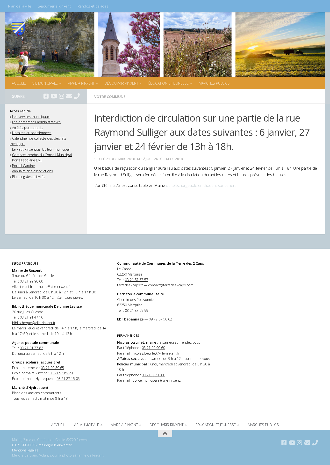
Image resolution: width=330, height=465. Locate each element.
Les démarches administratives (36, 122)
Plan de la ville (19, 6)
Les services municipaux (31, 116)
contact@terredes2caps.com (171, 285)
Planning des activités (28, 176)
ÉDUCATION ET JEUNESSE (168, 83)
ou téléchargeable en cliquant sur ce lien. (200, 185)
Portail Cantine (23, 165)
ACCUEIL (19, 83)
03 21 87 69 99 (136, 310)
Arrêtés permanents (27, 127)
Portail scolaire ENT (27, 160)
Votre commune (109, 96)
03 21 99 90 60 (31, 281)
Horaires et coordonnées (31, 133)
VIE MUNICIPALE (45, 83)
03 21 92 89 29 (61, 373)
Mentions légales (25, 450)
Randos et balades (93, 6)
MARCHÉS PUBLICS (214, 83)
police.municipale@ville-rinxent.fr (157, 380)
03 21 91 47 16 (31, 317)
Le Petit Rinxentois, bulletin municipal (41, 149)
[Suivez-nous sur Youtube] (54, 96)
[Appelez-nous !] (77, 96)
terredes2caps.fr (130, 285)
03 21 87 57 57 (136, 279)
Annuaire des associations (32, 171)
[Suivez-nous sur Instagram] (61, 96)
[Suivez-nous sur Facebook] (46, 96)
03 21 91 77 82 (31, 348)
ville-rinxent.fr (22, 286)
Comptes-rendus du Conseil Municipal (42, 155)
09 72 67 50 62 (160, 319)
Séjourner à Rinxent (54, 6)
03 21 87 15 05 (68, 378)
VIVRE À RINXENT (81, 83)
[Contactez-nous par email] (69, 96)
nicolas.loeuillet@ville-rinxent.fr (155, 353)
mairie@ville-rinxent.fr (54, 286)
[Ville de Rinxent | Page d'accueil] (18, 29)
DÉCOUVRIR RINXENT (121, 83)
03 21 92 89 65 (52, 367)
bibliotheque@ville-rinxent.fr (33, 322)
